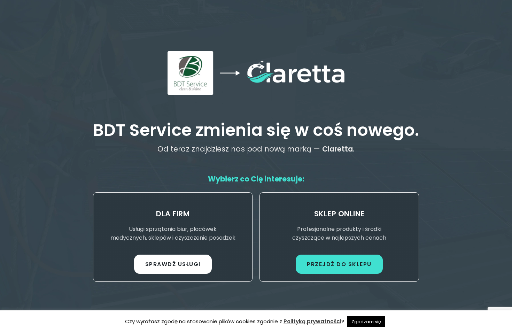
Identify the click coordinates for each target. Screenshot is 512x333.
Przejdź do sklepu (339, 264)
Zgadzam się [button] (366, 321)
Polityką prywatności (312, 321)
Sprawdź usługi (173, 264)
